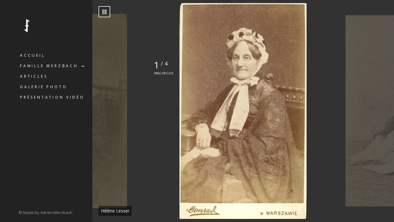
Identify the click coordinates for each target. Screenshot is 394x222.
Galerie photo (43, 86)
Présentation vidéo (52, 97)
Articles (33, 76)
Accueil (32, 55)
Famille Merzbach (49, 65)
